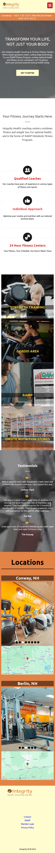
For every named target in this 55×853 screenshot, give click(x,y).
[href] (27, 660)
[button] (49, 5)
